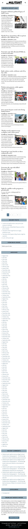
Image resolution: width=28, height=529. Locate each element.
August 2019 (5, 406)
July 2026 (4, 257)
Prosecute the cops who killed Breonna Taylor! (10, 168)
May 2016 (4, 442)
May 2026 (4, 261)
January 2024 (5, 311)
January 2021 (5, 376)
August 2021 (5, 363)
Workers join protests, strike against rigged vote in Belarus (12, 88)
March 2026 (5, 264)
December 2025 (6, 270)
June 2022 (4, 345)
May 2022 (4, 347)
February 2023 (5, 331)
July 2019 (4, 408)
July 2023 (4, 322)
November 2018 (6, 422)
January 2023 (5, 333)
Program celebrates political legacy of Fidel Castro (12, 12)
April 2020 (4, 392)
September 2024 (6, 297)
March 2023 (5, 329)
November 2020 (6, 379)
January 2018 (5, 440)
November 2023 (6, 315)
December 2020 (6, 378)
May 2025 (4, 282)
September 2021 (6, 361)
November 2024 (6, 293)
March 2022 (5, 351)
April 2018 (4, 435)
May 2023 (4, 325)
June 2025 (4, 281)
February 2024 (5, 309)
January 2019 (5, 419)
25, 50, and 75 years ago (8, 237)
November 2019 (6, 401)
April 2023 (4, 327)
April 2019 (4, 413)
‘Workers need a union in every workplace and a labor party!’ (10, 131)
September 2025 (6, 275)
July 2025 (4, 279)
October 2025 (5, 273)
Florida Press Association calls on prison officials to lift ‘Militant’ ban (13, 36)
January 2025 (5, 290)
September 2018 (6, 426)
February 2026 (5, 266)
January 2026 (5, 268)
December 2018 (6, 421)
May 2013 (4, 446)
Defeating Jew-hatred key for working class (12, 470)
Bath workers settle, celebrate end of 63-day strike (13, 72)
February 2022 (5, 352)
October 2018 (5, 424)
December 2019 (6, 399)
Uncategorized (5, 493)
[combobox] (14, 246)
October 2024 (5, 295)
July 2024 (4, 300)
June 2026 (4, 259)
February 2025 (5, 288)
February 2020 (5, 395)
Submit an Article (14, 517)
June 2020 (4, 388)
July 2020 (4, 387)
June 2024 (4, 302)
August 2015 (5, 444)
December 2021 (6, 356)
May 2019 (4, 412)
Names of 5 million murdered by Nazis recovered (14, 458)
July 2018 (4, 430)
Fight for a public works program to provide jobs (12, 189)
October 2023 (5, 316)
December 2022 (6, 334)
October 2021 (5, 360)
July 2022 (4, 343)
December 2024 (6, 291)
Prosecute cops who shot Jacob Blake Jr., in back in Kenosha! (13, 52)
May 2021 (4, 369)
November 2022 (6, 336)
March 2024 (5, 307)
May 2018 (4, 433)
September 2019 (6, 404)
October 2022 (5, 338)
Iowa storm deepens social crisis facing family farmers (13, 110)
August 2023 (5, 320)
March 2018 (5, 437)
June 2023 (4, 324)
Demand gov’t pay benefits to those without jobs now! (12, 152)
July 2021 (4, 365)
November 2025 (6, 272)
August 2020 (5, 385)
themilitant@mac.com (14, 527)
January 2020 (5, 397)
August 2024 (5, 299)
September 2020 (6, 383)
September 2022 (6, 340)
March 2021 (5, 372)
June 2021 (4, 367)
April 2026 (4, 263)
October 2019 (5, 403)
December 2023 (6, 313)
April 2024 (4, 306)
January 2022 (5, 354)
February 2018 (5, 439)
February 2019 (5, 417)
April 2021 (4, 370)
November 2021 (6, 358)
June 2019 (4, 410)
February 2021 (5, 374)
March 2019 (5, 415)
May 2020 (4, 390)
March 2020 (5, 394)
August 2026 (5, 255)
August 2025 (5, 277)
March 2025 (5, 286)
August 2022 (5, 342)
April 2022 (4, 349)
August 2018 (5, 428)
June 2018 (4, 431)
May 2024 (4, 304)
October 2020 (5, 381)
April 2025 (4, 284)
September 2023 (6, 318)
